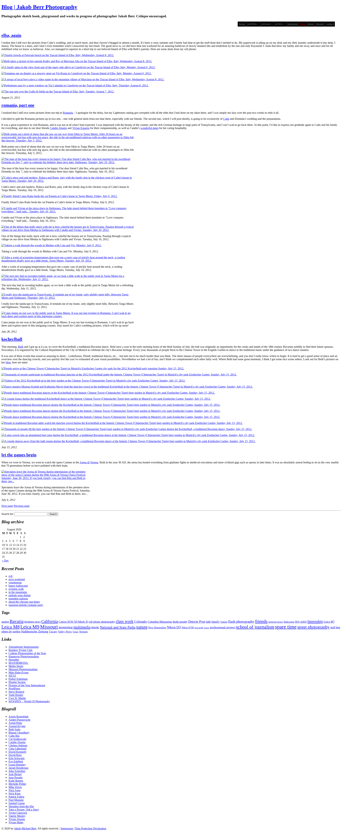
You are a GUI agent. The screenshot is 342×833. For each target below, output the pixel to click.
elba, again (11, 35)
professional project (222, 627)
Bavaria (17, 621)
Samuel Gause (17, 803)
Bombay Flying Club (20, 650)
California (49, 621)
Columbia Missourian (160, 621)
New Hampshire (157, 627)
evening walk (16, 588)
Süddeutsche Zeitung (34, 631)
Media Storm (16, 666)
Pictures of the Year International (27, 685)
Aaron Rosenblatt (18, 716)
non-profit (199, 627)
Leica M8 (10, 626)
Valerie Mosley (17, 815)
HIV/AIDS (301, 621)
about (310, 23)
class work (124, 621)
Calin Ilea (14, 735)
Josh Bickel (15, 774)
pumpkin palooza (18, 598)
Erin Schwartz (17, 758)
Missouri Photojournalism (23, 669)
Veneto (75, 632)
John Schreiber (17, 771)
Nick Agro (14, 790)
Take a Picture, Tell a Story (24, 809)
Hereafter (14, 659)
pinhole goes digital (19, 595)
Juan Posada (15, 777)
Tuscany (53, 631)
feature (224, 622)
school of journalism (255, 626)
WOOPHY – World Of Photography (29, 701)
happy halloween (18, 585)
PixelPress (14, 688)
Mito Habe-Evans (18, 672)
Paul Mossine (16, 799)
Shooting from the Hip (21, 806)
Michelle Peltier (17, 783)
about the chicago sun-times (24, 601)
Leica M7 (329, 621)
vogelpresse (15, 582)
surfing (16, 631)
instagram (292, 23)
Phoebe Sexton (17, 682)
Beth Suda (14, 729)
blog (302, 23)
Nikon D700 (188, 627)
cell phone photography (102, 621)
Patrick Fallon (16, 796)
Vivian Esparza (80, 128)
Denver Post (196, 621)
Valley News (65, 631)
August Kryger (17, 726)
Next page (7, 505)
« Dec (5, 560)
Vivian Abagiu (17, 819)
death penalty (180, 621)
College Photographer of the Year (27, 653)
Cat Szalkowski (17, 739)
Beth (20, 346)
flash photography (241, 621)
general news (275, 621)
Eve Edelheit (16, 761)
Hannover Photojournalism (24, 656)
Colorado (140, 621)
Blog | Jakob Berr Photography (39, 7)
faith (208, 621)
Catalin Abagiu (58, 128)
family (215, 621)
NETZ (12, 675)
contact (330, 23)
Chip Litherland (17, 748)
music (95, 627)
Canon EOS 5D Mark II (73, 621)
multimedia (81, 627)
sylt (10, 576)
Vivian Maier (16, 822)
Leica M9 (29, 626)
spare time (286, 626)
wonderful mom (149, 128)
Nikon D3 (174, 627)
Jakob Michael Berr (25, 828)
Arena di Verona (89, 462)
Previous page (22, 505)
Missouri (49, 626)
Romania (68, 112)
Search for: (7, 513)
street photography (313, 627)
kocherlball (11, 339)
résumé (320, 23)
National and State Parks (118, 627)
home (242, 23)
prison (206, 628)
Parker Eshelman (18, 678)
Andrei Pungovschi (19, 719)
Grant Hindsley (17, 764)
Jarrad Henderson (18, 767)
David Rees (15, 755)
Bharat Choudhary (19, 732)
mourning (66, 627)
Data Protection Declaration (90, 828)
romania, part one (17, 105)
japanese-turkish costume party (26, 604)
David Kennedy (18, 751)
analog (5, 621)
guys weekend (17, 579)
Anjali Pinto (15, 722)
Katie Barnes (16, 780)
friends (261, 621)
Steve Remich (16, 691)
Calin (226, 118)
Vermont (83, 631)
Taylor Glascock (18, 812)
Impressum (67, 828)
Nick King (14, 793)
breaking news (32, 621)
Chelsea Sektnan (18, 745)
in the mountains (18, 592)
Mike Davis (15, 787)
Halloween (289, 622)
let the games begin (18, 455)
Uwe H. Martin (17, 698)
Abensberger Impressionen (24, 646)
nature (141, 626)
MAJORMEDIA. (18, 662)
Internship (315, 621)
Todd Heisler (16, 694)
